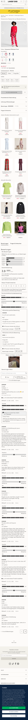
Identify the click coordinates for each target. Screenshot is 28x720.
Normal (3, 73)
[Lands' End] (12, 1)
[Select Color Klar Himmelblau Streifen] (2, 54)
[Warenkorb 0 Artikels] (26, 1)
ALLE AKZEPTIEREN (13, 707)
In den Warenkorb (11, 92)
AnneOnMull (5, 493)
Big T (3, 317)
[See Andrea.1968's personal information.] (8, 429)
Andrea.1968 (4, 430)
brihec (3, 603)
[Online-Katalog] (4, 1)
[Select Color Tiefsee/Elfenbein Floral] (13, 54)
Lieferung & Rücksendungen (8, 102)
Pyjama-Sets (3, 16)
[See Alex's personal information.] (4, 524)
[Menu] (2, 1)
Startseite (3, 15)
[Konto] (21, 1)
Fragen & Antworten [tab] (15, 243)
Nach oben (14, 642)
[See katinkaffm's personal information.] (7, 463)
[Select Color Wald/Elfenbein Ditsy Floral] (13, 59)
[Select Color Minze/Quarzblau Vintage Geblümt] (6, 59)
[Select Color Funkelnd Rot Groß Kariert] (2, 59)
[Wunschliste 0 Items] (24, 1)
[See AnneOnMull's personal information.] (8, 493)
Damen (6, 15)
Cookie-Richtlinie (10, 698)
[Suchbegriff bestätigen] (25, 4)
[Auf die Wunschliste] (25, 92)
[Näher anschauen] (25, 23)
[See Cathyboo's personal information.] (7, 387)
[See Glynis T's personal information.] (6, 563)
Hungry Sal (5, 339)
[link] (10, 271)
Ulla (3, 618)
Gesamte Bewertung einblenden (9, 323)
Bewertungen (4, 243)
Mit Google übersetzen (6, 395)
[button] (3, 286)
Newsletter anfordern (14, 649)
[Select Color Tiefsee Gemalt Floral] (9, 59)
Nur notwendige (13, 715)
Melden (17, 400)
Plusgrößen (16, 73)
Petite (9, 73)
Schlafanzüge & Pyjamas (18, 15)
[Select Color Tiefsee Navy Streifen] (9, 54)
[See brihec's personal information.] (5, 603)
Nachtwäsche (11, 15)
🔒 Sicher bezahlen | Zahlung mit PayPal (14, 7)
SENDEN (14, 658)
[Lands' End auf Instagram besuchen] (10, 664)
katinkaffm (4, 463)
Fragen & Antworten (6, 110)
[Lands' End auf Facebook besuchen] (15, 664)
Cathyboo (4, 387)
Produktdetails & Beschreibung (8, 97)
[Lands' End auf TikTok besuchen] (12, 664)
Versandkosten (12, 68)
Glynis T (3, 563)
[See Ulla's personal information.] (4, 618)
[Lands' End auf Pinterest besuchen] (17, 664)
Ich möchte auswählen (13, 711)
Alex (3, 524)
